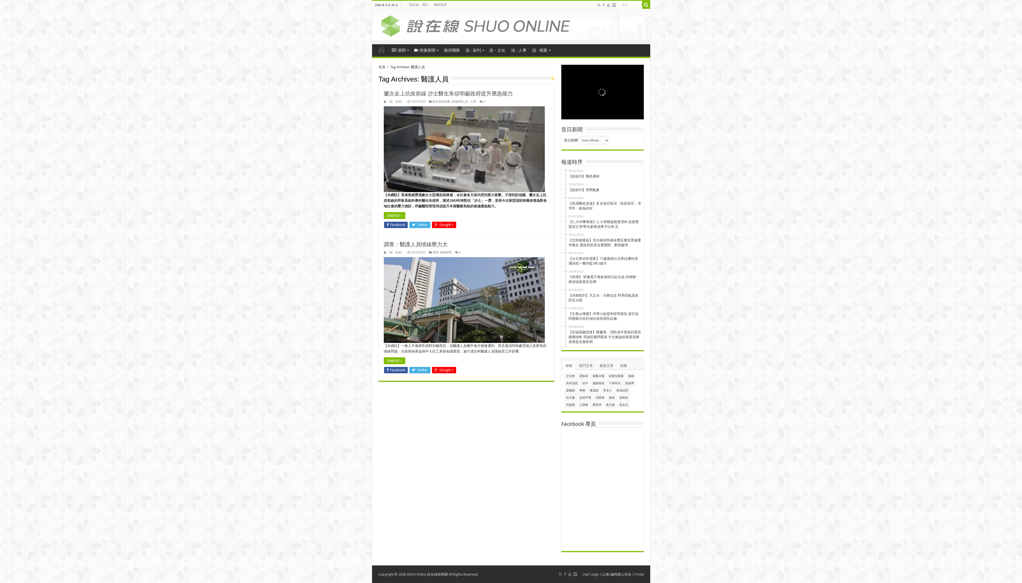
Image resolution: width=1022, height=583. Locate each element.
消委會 (600, 397)
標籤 (569, 366)
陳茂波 (594, 390)
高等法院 (572, 383)
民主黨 (570, 397)
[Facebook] (603, 5)
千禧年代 (615, 383)
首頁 (382, 49)
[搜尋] (646, 5)
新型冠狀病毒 (441, 101)
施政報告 (598, 383)
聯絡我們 (440, 5)
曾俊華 (629, 383)
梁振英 (583, 376)
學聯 (582, 390)
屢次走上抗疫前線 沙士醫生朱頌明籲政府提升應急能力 (448, 93)
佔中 (585, 383)
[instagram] (614, 5)
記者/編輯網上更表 (616, 574)
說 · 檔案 (539, 50)
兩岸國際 (452, 50)
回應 (623, 366)
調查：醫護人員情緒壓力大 (416, 244)
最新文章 (606, 366)
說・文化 (497, 50)
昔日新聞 (571, 140)
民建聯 (570, 405)
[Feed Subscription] (552, 78)
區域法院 (622, 390)
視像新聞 (427, 50)
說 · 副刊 (473, 50)
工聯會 (583, 405)
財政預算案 (616, 376)
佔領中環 (585, 397)
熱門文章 (586, 366)
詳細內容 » (394, 215)
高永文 (623, 405)
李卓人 (607, 390)
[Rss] (599, 5)
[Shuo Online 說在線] (511, 25)
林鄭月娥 (598, 376)
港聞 (402, 50)
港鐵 (631, 376)
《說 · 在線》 (395, 101)
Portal (639, 574)
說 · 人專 (518, 50)
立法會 (570, 376)
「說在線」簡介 (417, 5)
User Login (590, 574)
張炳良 (623, 397)
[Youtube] (608, 5)
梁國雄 (570, 390)
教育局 (597, 405)
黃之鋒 (610, 405)
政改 (612, 397)
